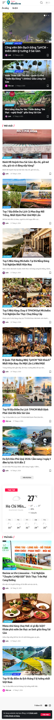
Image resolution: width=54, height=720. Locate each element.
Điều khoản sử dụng (12, 716)
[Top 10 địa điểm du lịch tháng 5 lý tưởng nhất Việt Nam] (27, 660)
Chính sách (33, 713)
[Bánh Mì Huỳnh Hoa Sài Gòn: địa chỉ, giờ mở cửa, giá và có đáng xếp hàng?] (27, 144)
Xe (14, 568)
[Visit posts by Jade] (6, 55)
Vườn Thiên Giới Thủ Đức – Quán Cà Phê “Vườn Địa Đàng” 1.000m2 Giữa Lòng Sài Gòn (25, 78)
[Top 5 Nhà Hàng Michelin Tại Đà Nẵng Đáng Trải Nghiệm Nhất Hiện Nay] (27, 243)
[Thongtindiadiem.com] (15, 2)
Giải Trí (18, 43)
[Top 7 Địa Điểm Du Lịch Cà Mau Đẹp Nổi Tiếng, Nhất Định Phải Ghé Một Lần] (27, 193)
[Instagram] (49, 705)
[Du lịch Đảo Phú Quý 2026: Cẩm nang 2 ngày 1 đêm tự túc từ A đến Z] (27, 441)
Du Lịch (9, 43)
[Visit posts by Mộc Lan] (6, 86)
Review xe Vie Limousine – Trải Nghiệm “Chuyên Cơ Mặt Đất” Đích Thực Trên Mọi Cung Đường (25, 576)
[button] (46, 714)
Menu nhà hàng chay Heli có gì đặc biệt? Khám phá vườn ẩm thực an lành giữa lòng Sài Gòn (27, 629)
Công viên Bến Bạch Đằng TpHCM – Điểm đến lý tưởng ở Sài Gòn (26, 49)
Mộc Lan (11, 86)
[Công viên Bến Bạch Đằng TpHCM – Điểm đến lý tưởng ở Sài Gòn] (27, 28)
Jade (9, 55)
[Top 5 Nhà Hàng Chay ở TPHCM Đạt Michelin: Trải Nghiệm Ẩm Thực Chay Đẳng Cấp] (27, 292)
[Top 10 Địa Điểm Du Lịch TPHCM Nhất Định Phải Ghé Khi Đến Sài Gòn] (27, 391)
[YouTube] (46, 705)
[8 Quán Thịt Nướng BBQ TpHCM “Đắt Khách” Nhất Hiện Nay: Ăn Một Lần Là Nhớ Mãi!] (27, 342)
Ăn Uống (9, 71)
